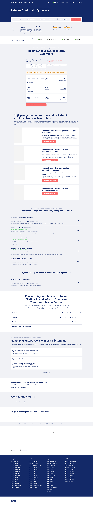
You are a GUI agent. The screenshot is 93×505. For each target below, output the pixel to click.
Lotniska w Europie (51, 461)
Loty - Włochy (50, 485)
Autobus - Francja (33, 479)
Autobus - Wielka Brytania (35, 485)
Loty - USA (49, 483)
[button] (44, 19)
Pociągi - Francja (15, 479)
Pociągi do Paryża (15, 469)
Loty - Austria (50, 489)
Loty (29, 2)
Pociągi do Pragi (15, 473)
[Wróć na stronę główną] (15, 2)
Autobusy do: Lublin (15, 416)
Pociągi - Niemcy (15, 477)
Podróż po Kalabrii (69, 471)
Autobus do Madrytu (34, 467)
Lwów (28, 64)
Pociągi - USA (14, 481)
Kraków (28, 67)
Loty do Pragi (50, 473)
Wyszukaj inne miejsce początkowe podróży (57, 60)
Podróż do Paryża (69, 477)
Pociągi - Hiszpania (15, 475)
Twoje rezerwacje (64, 2)
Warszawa (56, 64)
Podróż (66, 459)
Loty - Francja (50, 479)
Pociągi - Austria (15, 487)
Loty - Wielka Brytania (52, 487)
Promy (33, 2)
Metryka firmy (26, 501)
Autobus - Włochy (33, 483)
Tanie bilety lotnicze (52, 463)
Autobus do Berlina (33, 473)
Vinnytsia (43, 64)
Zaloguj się (80, 2)
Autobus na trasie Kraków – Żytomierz (20, 402)
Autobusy (25, 2)
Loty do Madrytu (51, 465)
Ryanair (49, 491)
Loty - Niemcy (50, 477)
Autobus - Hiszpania (34, 461)
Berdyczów (63, 64)
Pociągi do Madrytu (16, 465)
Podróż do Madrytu (69, 473)
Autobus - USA (32, 481)
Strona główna (14, 423)
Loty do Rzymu (50, 467)
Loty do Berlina (50, 471)
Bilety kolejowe (14, 461)
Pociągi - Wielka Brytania (17, 485)
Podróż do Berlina (69, 479)
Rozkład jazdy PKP (15, 463)
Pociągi (20, 2)
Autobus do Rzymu (33, 469)
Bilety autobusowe (33, 463)
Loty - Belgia (50, 481)
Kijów (37, 64)
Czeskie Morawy (69, 465)
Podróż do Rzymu (69, 475)
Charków (34, 67)
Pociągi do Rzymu (15, 467)
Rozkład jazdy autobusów (35, 465)
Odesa (32, 64)
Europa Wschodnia (69, 469)
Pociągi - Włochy (15, 483)
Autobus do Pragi (33, 475)
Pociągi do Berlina (15, 471)
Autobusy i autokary (34, 459)
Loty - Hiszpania (51, 475)
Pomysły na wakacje (70, 467)
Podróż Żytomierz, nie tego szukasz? (20, 387)
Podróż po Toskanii (69, 463)
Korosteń (49, 64)
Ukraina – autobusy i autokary (32, 423)
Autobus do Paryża (33, 471)
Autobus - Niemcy (33, 477)
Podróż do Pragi (69, 481)
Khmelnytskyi (42, 67)
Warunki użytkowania (37, 501)
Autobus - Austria (33, 487)
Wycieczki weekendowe (70, 461)
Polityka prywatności (49, 501)
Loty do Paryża (50, 469)
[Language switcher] (55, 2)
